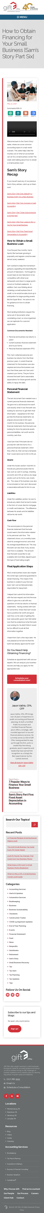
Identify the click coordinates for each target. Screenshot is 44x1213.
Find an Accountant (31, 1189)
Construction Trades (17, 918)
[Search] (34, 824)
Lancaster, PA (11, 1119)
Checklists (13, 914)
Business (12, 906)
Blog (8, 1131)
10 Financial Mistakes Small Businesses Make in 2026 (22, 839)
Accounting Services (17, 889)
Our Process (22, 1193)
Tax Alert (12, 971)
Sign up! (14, 1029)
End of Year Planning (17, 926)
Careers (34, 1193)
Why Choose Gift (11, 1189)
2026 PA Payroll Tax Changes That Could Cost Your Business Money (20, 857)
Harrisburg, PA (11, 1115)
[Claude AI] (25, 113)
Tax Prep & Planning (13, 1158)
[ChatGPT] (10, 113)
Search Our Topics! (18, 819)
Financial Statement (17, 934)
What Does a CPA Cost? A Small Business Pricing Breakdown (19, 866)
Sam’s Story (13, 959)
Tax (10, 967)
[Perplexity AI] (18, 113)
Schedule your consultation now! (22, 679)
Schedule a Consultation (18, 1087)
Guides (9, 1138)
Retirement (13, 954)
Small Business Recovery (19, 963)
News (11, 942)
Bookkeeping (14, 901)
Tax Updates (14, 979)
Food (11, 938)
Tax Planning (14, 975)
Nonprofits (13, 946)
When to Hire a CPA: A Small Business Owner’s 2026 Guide (21, 875)
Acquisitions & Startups (14, 1164)
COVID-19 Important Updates (21, 922)
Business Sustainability (18, 910)
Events (12, 930)
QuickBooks (11, 1180)
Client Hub (9, 1198)
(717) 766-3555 (13, 1079)
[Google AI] (33, 113)
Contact (20, 1198)
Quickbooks (14, 950)
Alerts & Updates (16, 893)
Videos (9, 1135)
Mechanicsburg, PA (13, 1109)
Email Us (11, 1083)
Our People (9, 1193)
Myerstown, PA (12, 1112)
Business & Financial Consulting (17, 1169)
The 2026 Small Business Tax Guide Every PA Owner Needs (20, 848)
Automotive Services (17, 897)
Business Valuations (13, 1175)
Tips (11, 983)
